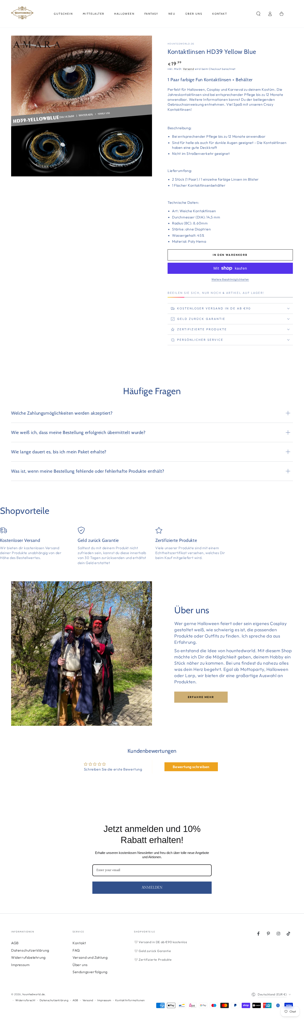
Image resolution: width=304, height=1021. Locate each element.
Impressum (20, 964)
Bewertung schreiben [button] (191, 767)
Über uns (80, 964)
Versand (188, 69)
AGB (15, 943)
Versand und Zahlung (90, 957)
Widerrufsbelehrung (28, 957)
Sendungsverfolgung (90, 972)
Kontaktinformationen (130, 1000)
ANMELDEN (152, 888)
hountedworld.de (181, 43)
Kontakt (79, 943)
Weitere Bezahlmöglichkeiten (230, 279)
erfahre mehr (201, 697)
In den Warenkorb (230, 254)
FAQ (76, 950)
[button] (258, 14)
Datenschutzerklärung (30, 950)
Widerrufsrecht (25, 1000)
